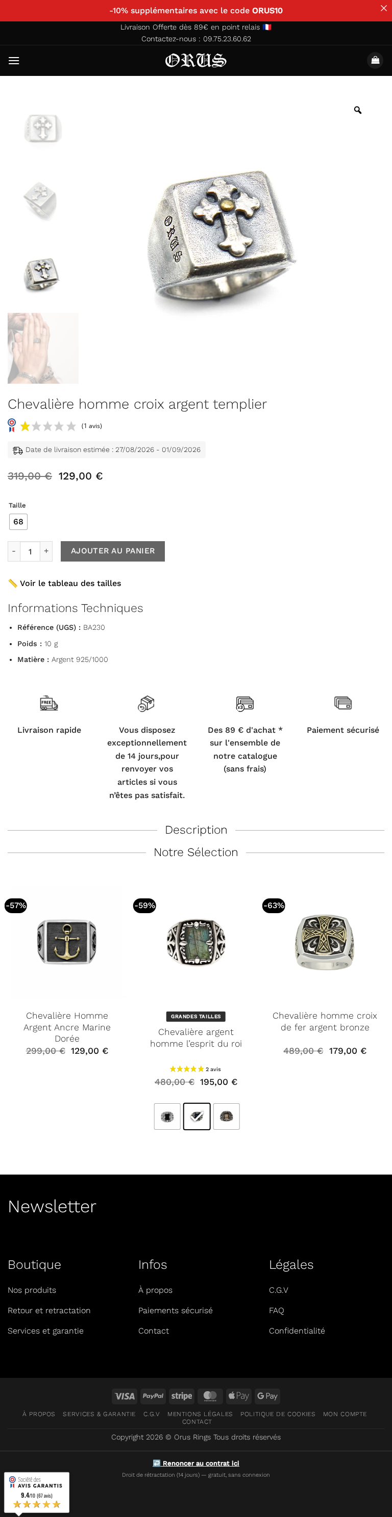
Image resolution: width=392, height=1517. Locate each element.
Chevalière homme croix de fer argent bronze (325, 1021)
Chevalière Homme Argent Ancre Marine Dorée (67, 1027)
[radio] (18, 521)
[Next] (383, 1012)
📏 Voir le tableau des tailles (64, 583)
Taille (17, 505)
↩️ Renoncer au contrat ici (196, 1463)
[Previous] (8, 1012)
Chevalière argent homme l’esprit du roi (196, 1038)
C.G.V (151, 1414)
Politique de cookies (277, 1414)
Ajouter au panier (113, 550)
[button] (14, 60)
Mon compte (345, 1414)
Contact (197, 1421)
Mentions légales (200, 1414)
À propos (39, 1414)
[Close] (384, 8)
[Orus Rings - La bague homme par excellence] (196, 60)
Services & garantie (99, 1414)
